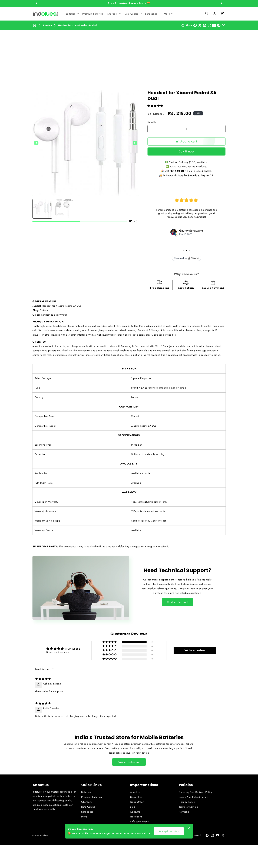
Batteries (86, 792)
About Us (135, 792)
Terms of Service (188, 807)
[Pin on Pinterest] (205, 25)
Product (47, 25)
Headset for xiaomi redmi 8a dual (77, 25)
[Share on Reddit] (219, 25)
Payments (184, 811)
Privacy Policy (187, 802)
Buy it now (186, 151)
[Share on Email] (223, 25)
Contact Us (136, 797)
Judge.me (135, 811)
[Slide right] (222, 3)
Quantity (151, 122)
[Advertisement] (129, 56)
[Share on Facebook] (195, 25)
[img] (43, 679)
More (84, 816)
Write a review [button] (194, 650)
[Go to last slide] (36, 143)
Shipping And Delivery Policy (195, 792)
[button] (72, 13)
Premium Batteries (91, 797)
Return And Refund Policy (193, 797)
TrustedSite (136, 816)
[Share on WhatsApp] (209, 25)
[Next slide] (135, 143)
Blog (132, 807)
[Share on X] (200, 25)
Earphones (87, 811)
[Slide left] (36, 3)
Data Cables (88, 807)
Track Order (137, 802)
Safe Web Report (139, 821)
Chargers (86, 802)
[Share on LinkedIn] (214, 25)
